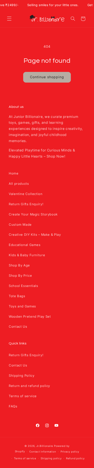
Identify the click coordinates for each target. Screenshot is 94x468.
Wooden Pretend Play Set (30, 317)
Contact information (42, 451)
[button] (9, 19)
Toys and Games (22, 306)
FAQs (13, 406)
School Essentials (23, 286)
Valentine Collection (26, 194)
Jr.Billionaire (44, 446)
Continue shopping (47, 77)
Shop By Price (20, 276)
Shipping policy (51, 458)
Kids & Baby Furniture (27, 255)
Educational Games (25, 245)
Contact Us (18, 327)
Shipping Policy (21, 376)
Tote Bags (17, 296)
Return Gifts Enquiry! (26, 204)
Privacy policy (70, 451)
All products (19, 184)
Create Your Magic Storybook (33, 214)
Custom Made (20, 225)
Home (14, 173)
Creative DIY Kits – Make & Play (35, 235)
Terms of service (23, 396)
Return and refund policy (29, 386)
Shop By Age (19, 265)
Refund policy (75, 458)
